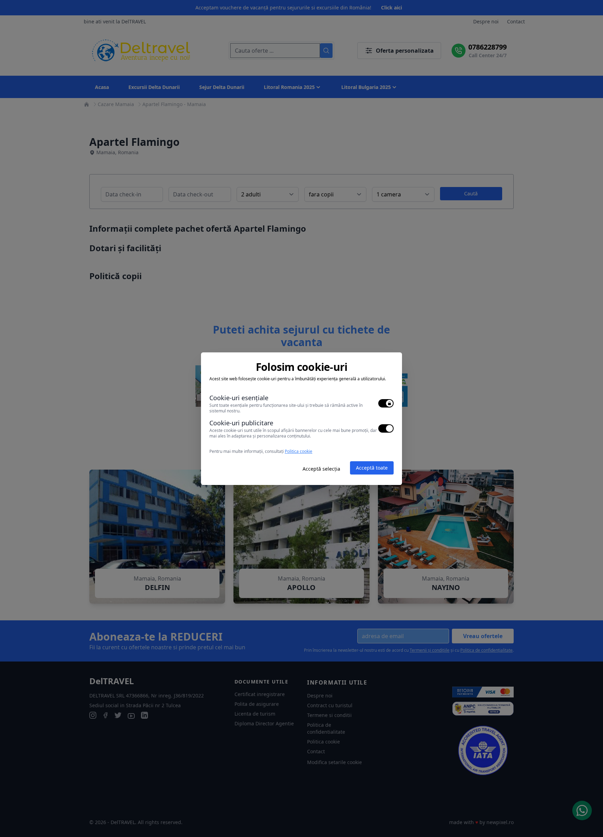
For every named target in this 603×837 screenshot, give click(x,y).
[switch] (386, 403)
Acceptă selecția (321, 468)
